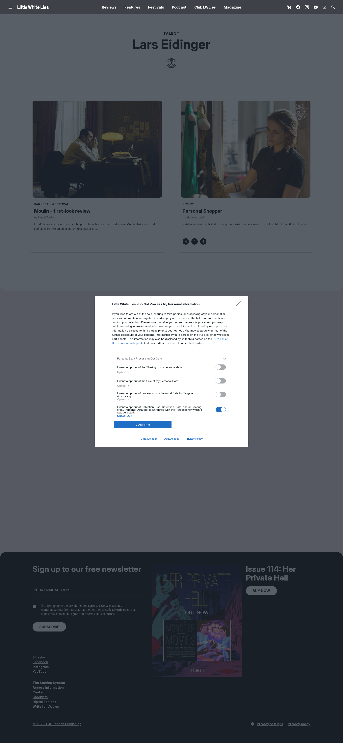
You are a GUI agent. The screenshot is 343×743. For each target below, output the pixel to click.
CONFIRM (143, 424)
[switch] (221, 367)
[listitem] (171, 358)
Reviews (109, 7)
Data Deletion (149, 438)
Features (132, 7)
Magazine (232, 7)
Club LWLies (205, 7)
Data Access (171, 438)
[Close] (240, 304)
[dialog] (171, 371)
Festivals (156, 7)
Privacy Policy (194, 438)
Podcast (179, 7)
